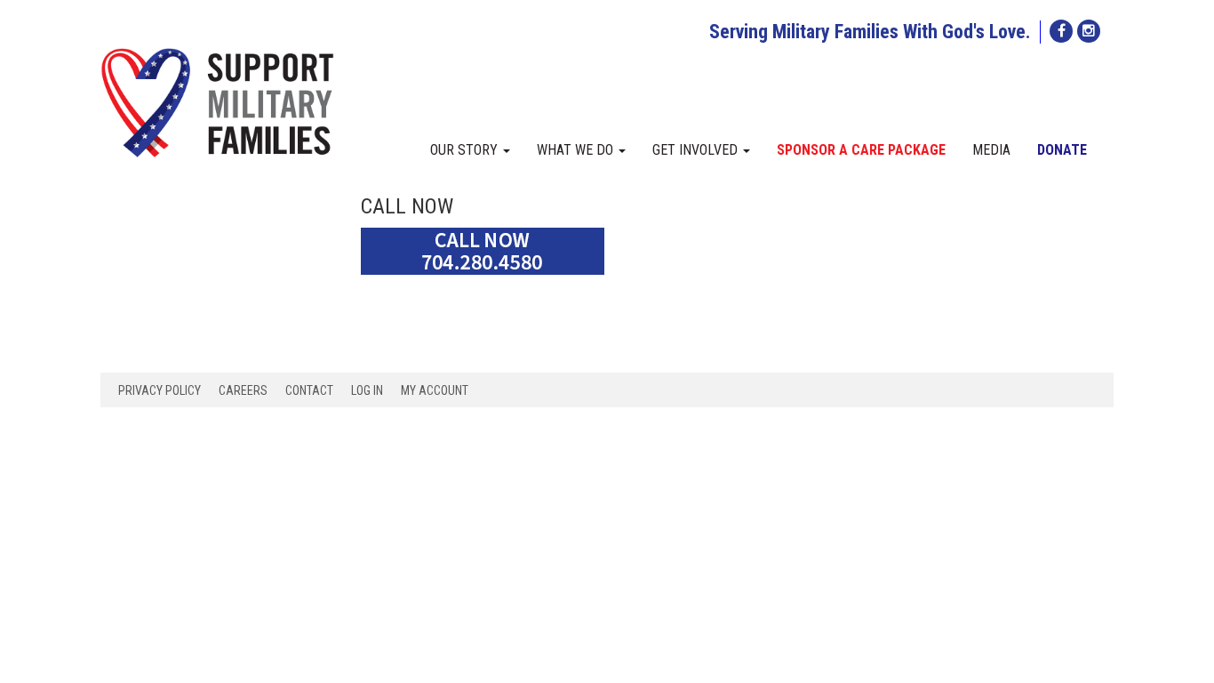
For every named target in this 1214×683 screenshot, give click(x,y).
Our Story (465, 149)
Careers (243, 390)
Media (991, 149)
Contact (309, 390)
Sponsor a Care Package (861, 149)
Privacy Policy (159, 390)
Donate (1062, 149)
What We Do (577, 149)
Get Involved (696, 149)
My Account (434, 390)
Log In (367, 390)
